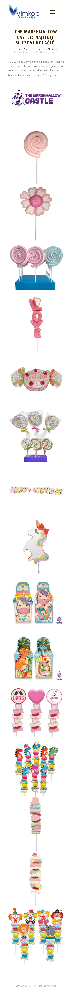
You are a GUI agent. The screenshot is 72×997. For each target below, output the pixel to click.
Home (17, 49)
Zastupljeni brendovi (34, 49)
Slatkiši (51, 49)
